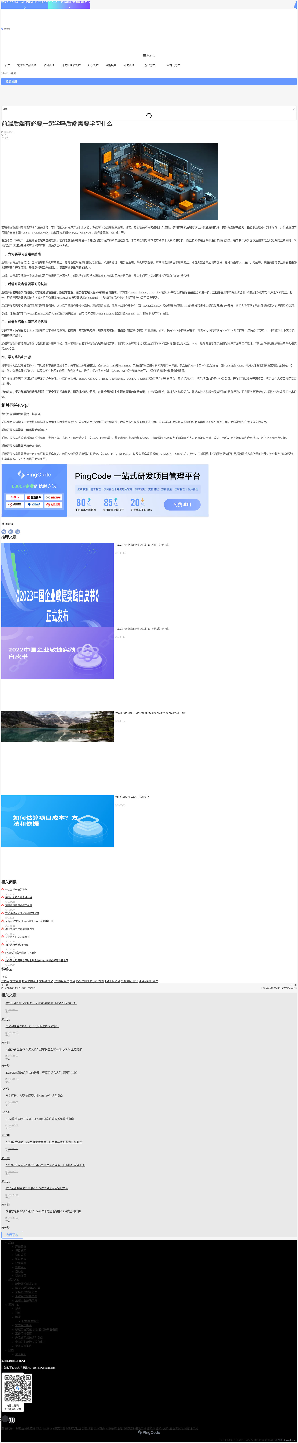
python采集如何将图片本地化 (20, 952)
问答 (18, 1317)
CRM (39, 1428)
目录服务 (20, 1275)
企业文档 (98, 981)
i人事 (46, 1428)
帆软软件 (129, 1428)
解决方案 (150, 65)
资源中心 (13, 1304)
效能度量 (111, 65)
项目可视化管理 (148, 981)
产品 (11, 1242)
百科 (6, 138)
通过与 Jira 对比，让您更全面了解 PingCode (24, 1)
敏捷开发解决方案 (26, 1283)
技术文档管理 (30, 981)
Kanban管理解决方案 (27, 1288)
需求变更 (15, 981)
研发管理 (129, 65)
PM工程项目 (112, 981)
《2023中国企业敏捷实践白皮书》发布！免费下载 (141, 545)
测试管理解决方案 (26, 1296)
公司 (11, 1350)
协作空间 (20, 1267)
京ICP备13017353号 (230, 1440)
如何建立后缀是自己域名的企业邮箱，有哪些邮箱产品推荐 (36, 960)
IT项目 (5, 981)
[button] (149, 55)
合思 (120, 1428)
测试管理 (20, 1259)
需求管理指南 (23, 1325)
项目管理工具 (189, 1428)
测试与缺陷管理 (71, 65)
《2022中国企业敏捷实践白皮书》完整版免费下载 (141, 628)
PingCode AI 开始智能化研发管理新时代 (69, 1)
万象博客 (87, 1428)
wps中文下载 (57, 1428)
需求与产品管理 (27, 65)
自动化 (19, 1271)
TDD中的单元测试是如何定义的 (22, 913)
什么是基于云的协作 (16, 889)
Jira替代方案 (173, 65)
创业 (135, 981)
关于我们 (20, 1354)
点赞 (8, 524)
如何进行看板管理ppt (16, 945)
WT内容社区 (73, 1428)
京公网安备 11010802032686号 (257, 1440)
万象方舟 (99, 1428)
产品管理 (20, 1246)
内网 (72, 981)
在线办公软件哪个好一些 (18, 897)
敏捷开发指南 (30, 1321)
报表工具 (140, 1428)
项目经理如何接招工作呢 (18, 905)
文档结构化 (46, 981)
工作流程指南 (23, 1333)
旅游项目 (126, 981)
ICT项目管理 (61, 981)
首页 (7, 65)
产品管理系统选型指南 (29, 1337)
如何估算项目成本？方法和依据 (132, 797)
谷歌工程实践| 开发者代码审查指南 (36, 1329)
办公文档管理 (84, 981)
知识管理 (93, 65)
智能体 (151, 1428)
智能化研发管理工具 (168, 1428)
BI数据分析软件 (25, 1428)
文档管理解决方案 (26, 1292)
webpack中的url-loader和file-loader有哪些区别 (29, 921)
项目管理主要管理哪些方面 (19, 929)
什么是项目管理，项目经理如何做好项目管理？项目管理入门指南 (150, 713)
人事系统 (111, 1428)
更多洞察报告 (23, 1346)
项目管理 (48, 65)
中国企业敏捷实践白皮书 (30, 1341)
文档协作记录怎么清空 (17, 937)
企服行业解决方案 (26, 1300)
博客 (18, 1308)
